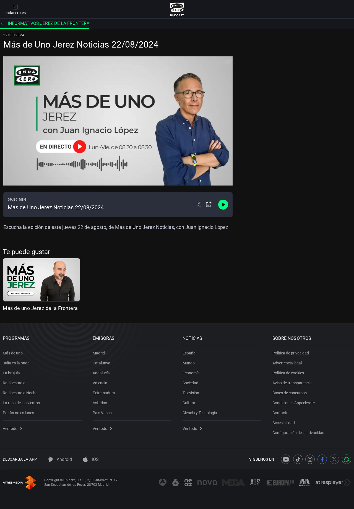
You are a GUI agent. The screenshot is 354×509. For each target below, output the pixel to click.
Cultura (189, 403)
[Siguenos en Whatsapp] (346, 459)
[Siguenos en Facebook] (322, 459)
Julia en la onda (16, 363)
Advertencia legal (287, 363)
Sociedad (190, 383)
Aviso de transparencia (292, 383)
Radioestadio (14, 383)
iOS (95, 459)
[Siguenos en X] (334, 459)
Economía (191, 373)
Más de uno (13, 353)
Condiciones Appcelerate (293, 403)
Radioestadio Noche (20, 393)
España (189, 353)
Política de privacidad (290, 353)
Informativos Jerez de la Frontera (48, 23)
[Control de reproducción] (223, 205)
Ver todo (10, 428)
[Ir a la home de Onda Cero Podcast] (177, 9)
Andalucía (101, 373)
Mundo (189, 363)
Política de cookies (288, 373)
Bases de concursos (289, 393)
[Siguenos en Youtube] (285, 459)
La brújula (11, 373)
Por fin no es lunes (18, 413)
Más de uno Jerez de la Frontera (40, 308)
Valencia (100, 383)
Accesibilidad (283, 423)
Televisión (191, 393)
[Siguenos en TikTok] (298, 459)
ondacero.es (15, 13)
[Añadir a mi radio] (209, 204)
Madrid (99, 353)
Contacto (280, 413)
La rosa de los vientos (21, 403)
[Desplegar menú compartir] (198, 204)
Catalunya (101, 363)
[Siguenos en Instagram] (310, 459)
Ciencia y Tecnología (200, 413)
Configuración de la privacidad (298, 432)
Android (64, 459)
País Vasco (102, 413)
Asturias (100, 403)
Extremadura (104, 393)
